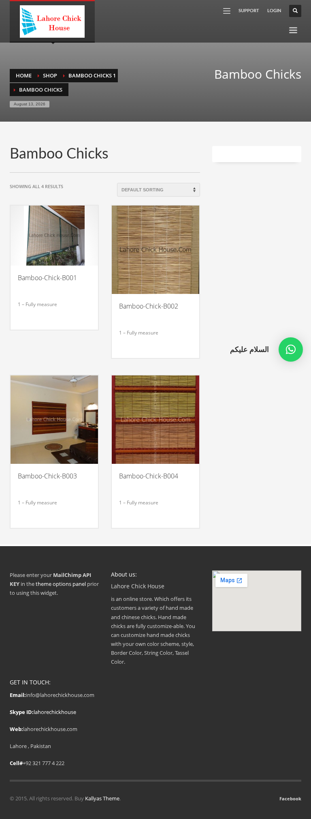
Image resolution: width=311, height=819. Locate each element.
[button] (291, 349)
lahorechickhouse (55, 712)
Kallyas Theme (102, 798)
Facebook (290, 798)
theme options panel (61, 583)
